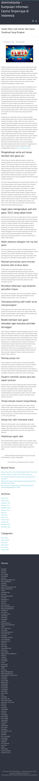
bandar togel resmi (6, 731)
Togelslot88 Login (6, 648)
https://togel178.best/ (7, 673)
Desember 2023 (5, 503)
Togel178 (4, 601)
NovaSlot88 (4, 716)
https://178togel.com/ (7, 671)
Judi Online (4, 542)
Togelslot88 (4, 709)
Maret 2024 (4, 498)
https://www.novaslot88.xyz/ (9, 653)
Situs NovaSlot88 (6, 751)
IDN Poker (4, 706)
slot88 (3, 626)
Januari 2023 (4, 522)
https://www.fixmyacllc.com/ (8, 587)
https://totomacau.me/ (7, 632)
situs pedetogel (5, 639)
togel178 (3, 571)
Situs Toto (4, 644)
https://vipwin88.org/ (6, 589)
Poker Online (5, 545)
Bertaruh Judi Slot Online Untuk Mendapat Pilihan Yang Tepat (19, 472)
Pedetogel (4, 729)
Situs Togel (4, 727)
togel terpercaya (5, 641)
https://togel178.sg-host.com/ (9, 675)
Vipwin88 (3, 569)
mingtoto (3, 724)
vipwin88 (3, 598)
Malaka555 (4, 585)
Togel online (4, 725)
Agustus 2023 (5, 510)
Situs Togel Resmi (6, 628)
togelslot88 (4, 666)
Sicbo (2, 695)
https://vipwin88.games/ (7, 607)
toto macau (4, 650)
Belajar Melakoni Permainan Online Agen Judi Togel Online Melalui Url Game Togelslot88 (18, 456)
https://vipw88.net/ (6, 581)
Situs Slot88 (4, 680)
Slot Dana (3, 594)
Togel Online (5, 550)
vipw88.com (4, 610)
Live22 (3, 662)
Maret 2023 (4, 517)
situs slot (3, 603)
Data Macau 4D (5, 698)
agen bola (4, 745)
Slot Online (21, 42)
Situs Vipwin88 (5, 743)
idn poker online (5, 614)
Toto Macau (4, 722)
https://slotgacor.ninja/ (23, 148)
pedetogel (4, 635)
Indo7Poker (4, 616)
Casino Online (5, 540)
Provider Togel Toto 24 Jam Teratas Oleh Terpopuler (16, 474)
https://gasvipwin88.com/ (8, 625)
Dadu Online (4, 693)
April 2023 (4, 515)
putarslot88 (4, 664)
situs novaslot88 (5, 736)
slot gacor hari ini (6, 752)
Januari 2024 (4, 500)
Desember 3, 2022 (9, 42)
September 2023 (6, 508)
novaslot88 (4, 630)
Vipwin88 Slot (5, 599)
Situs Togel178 (5, 605)
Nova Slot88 (4, 574)
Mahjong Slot (4, 682)
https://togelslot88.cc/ (7, 596)
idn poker (3, 572)
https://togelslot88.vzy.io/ (8, 580)
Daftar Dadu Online (6, 700)
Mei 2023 (3, 512)
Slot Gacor (4, 711)
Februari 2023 (5, 520)
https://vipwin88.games (7, 608)
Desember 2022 (5, 524)
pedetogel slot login (6, 637)
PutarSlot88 (4, 576)
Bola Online (4, 538)
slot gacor (4, 670)
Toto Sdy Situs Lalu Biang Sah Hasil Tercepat (21, 462)
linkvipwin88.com (5, 623)
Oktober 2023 (5, 505)
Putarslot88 (4, 738)
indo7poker (4, 612)
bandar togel (4, 652)
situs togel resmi (5, 634)
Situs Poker (4, 646)
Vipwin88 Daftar (5, 592)
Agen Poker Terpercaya (7, 702)
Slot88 (3, 590)
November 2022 (5, 527)
